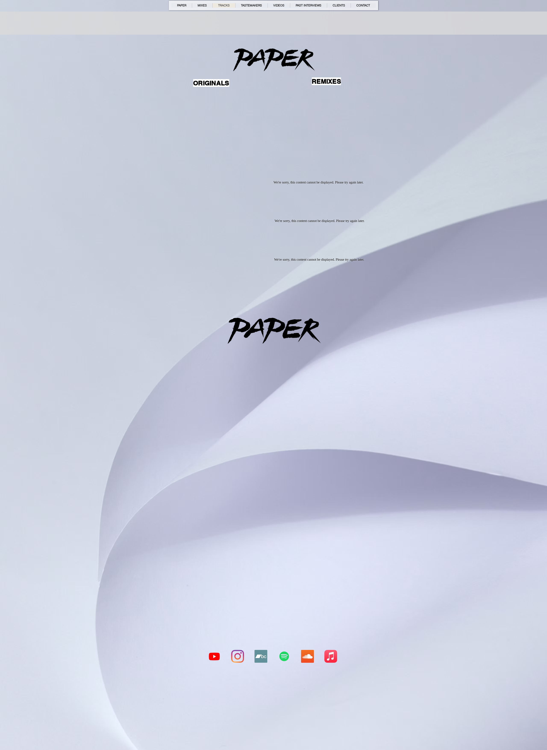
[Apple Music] (330, 656)
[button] (251, 5)
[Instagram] (237, 656)
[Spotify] (284, 656)
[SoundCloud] (307, 656)
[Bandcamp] (260, 656)
